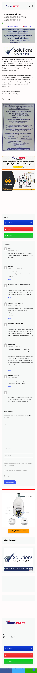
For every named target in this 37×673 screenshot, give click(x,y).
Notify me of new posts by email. (14, 476)
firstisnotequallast (21, 354)
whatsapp (31, 670)
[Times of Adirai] (13, 6)
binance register (13, 376)
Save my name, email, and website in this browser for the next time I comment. (18, 464)
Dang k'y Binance (13, 392)
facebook (6, 670)
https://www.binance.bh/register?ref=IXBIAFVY (20, 336)
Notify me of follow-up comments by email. (16, 470)
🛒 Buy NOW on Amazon (18, 531)
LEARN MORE (26, 255)
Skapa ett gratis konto (15, 303)
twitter (18, 670)
